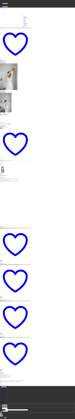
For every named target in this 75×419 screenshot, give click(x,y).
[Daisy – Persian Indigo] (2, 118)
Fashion (23, 21)
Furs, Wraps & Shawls (26, 23)
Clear (5, 126)
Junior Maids (25, 20)
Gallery (23, 26)
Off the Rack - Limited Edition (8, 160)
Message (1, 411)
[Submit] (2, 7)
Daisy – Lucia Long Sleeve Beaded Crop (4, 299)
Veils (2, 396)
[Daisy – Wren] (2, 121)
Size (0, 126)
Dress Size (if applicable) (2, 409)
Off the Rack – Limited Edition (27, 18)
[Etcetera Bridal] (3, 8)
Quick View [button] (1, 297)
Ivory (1, 163)
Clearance (25, 19)
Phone (1, 408)
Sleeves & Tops (3, 395)
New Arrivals (25, 16)
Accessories (24, 22)
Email (1, 407)
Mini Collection (25, 17)
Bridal (4, 160)
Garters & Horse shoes (26, 25)
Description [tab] (2, 176)
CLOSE (1, 413)
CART (1, 2)
